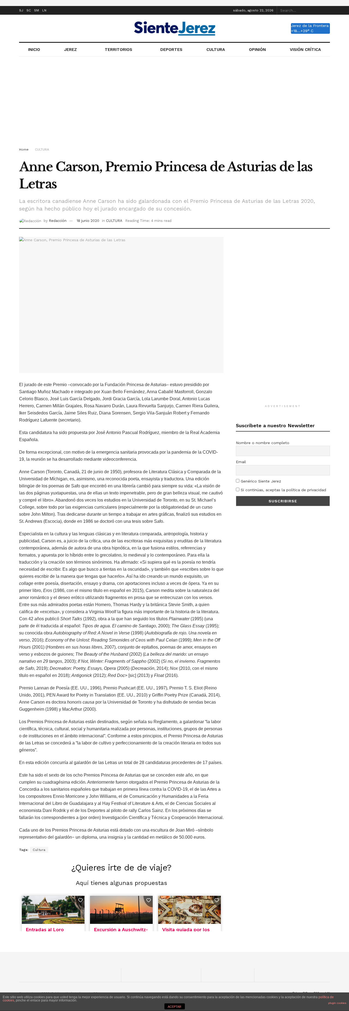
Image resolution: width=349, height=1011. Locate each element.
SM (36, 10)
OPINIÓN (257, 49)
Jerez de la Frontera (310, 25)
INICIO (34, 49)
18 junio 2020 (88, 221)
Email (241, 462)
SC (28, 10)
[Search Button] (327, 10)
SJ (21, 10)
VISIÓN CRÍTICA (305, 49)
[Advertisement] (174, 103)
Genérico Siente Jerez (260, 481)
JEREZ (70, 49)
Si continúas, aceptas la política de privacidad (282, 490)
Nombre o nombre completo (262, 443)
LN (44, 10)
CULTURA (215, 49)
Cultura (39, 850)
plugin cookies (337, 1002)
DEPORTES (171, 49)
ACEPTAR (174, 1006)
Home (24, 149)
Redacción (58, 221)
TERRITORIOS (118, 49)
